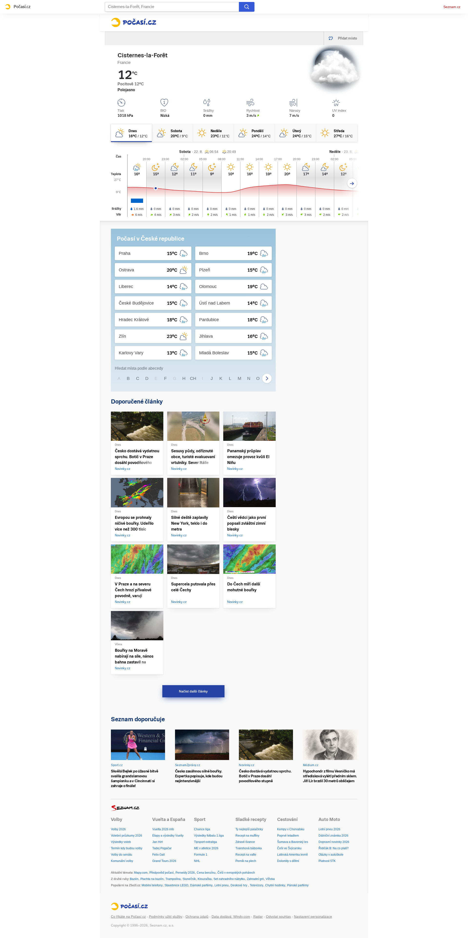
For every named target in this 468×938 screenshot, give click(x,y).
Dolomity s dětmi (288, 861)
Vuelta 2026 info (163, 829)
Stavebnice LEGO (176, 885)
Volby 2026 (118, 829)
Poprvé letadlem (288, 835)
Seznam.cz (451, 7)
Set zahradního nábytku (229, 879)
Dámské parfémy (201, 885)
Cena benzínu (206, 872)
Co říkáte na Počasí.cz (128, 916)
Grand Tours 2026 (164, 861)
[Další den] (352, 183)
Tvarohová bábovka (248, 848)
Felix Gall (158, 854)
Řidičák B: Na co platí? (334, 848)
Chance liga (202, 829)
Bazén (134, 879)
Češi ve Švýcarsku (289, 848)
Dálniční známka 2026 (333, 835)
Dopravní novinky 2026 (334, 842)
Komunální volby (122, 861)
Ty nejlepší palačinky (249, 829)
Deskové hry (239, 885)
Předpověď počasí (161, 872)
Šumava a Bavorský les (292, 842)
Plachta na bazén (152, 879)
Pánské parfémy (298, 885)
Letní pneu (221, 885)
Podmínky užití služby (165, 916)
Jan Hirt (157, 842)
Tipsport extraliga (205, 842)
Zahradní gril (255, 879)
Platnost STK (327, 861)
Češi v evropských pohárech (236, 872)
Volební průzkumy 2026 (126, 835)
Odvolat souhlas (278, 916)
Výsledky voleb (121, 842)
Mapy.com (140, 872)
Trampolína (173, 879)
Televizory (256, 885)
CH (193, 378)
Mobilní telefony (152, 885)
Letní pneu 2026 (329, 829)
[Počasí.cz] (133, 22)
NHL (197, 861)
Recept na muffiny (247, 835)
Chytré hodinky (275, 885)
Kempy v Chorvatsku (290, 829)
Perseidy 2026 (185, 872)
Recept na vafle (245, 854)
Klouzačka (205, 879)
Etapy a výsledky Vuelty (168, 835)
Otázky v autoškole (331, 854)
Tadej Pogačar (162, 848)
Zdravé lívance (245, 842)
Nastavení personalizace (313, 916)
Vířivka (270, 879)
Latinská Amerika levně (292, 854)
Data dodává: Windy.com (231, 916)
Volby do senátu (121, 854)
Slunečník (189, 879)
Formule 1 (200, 854)
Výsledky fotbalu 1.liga (209, 835)
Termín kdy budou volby (126, 848)
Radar (258, 916)
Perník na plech (245, 861)
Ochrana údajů (196, 916)
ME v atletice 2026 (206, 848)
